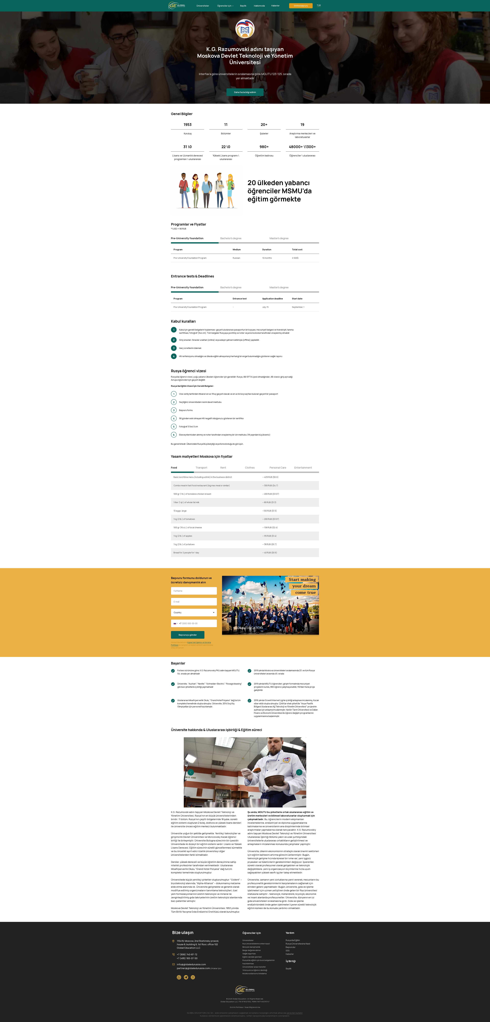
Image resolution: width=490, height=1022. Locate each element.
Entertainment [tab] (303, 467)
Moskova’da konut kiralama (254, 973)
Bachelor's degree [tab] (230, 238)
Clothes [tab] (250, 467)
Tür (319, 5)
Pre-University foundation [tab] (187, 238)
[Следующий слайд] (299, 772)
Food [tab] (174, 467)
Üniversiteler (203, 5)
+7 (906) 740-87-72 (187, 954)
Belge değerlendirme (251, 950)
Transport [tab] (201, 467)
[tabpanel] (245, 256)
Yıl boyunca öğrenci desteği (254, 970)
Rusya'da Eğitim (293, 940)
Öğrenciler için (224, 5)
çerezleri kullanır (295, 1013)
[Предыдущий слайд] (191, 772)
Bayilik (243, 5)
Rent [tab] (223, 467)
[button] (301, 5)
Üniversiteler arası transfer (254, 966)
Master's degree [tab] (279, 238)
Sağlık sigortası (249, 953)
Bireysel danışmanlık (251, 947)
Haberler (275, 5)
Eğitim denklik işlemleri (252, 957)
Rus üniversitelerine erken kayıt (256, 943)
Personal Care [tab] (278, 467)
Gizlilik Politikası (236, 1007)
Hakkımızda (259, 5)
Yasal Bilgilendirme (252, 1007)
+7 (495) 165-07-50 (187, 958)
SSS (288, 950)
